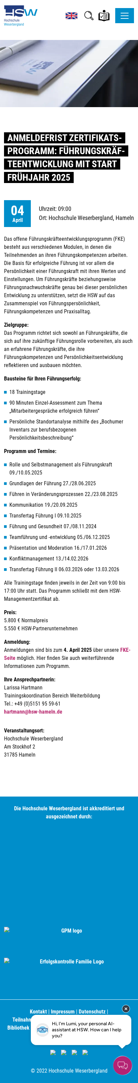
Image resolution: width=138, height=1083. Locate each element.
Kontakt (38, 1011)
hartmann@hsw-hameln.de (33, 712)
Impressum (63, 1011)
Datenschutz (92, 1011)
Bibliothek (18, 1028)
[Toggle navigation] (124, 15)
